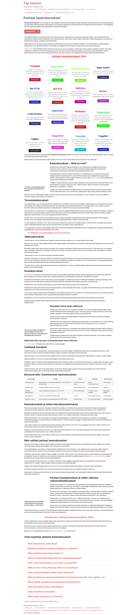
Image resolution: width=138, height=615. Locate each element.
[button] (69, 543)
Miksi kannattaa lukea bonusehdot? (46, 587)
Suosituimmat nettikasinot (49, 610)
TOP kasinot (28, 9)
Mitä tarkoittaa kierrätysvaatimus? (45, 553)
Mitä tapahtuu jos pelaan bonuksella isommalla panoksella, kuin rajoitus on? (66, 577)
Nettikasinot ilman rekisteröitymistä (59, 9)
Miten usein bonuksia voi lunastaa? (45, 596)
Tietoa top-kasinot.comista (79, 610)
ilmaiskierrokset (94, 178)
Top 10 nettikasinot (40, 9)
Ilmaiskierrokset (28, 274)
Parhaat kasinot (28, 49)
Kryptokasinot (48, 12)
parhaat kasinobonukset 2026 (58, 531)
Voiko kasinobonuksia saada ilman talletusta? (51, 572)
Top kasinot (32, 3)
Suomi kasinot (91, 9)
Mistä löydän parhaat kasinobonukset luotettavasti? (54, 582)
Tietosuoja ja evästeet (96, 610)
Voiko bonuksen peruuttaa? (41, 591)
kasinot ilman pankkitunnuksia (97, 456)
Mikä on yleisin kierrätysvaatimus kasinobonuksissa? (55, 558)
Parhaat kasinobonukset (64, 12)
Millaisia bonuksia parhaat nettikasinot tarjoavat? (53, 548)
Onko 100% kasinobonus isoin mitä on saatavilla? (52, 563)
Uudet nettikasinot (77, 608)
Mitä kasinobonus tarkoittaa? (42, 543)
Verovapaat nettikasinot (32, 12)
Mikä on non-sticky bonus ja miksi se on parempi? (53, 567)
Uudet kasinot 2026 (78, 9)
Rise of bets (30, 344)
